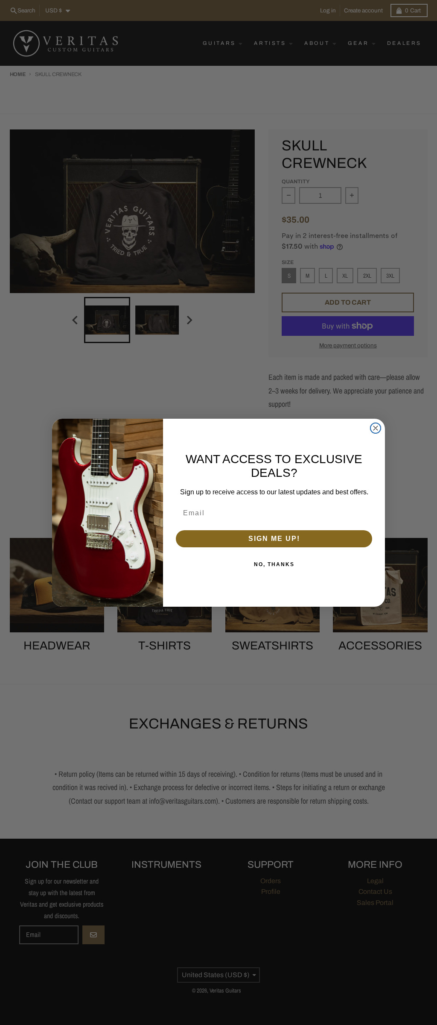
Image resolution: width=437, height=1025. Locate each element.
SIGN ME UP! (274, 538)
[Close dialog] (375, 428)
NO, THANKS (274, 564)
